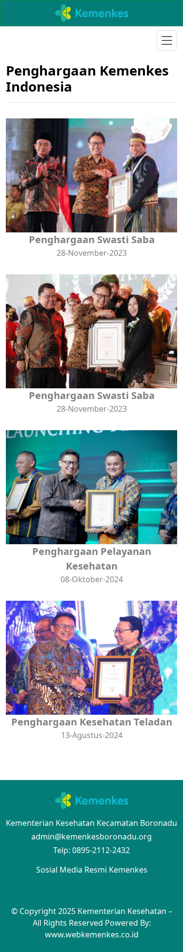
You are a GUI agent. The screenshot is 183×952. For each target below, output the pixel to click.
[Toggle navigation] (167, 40)
